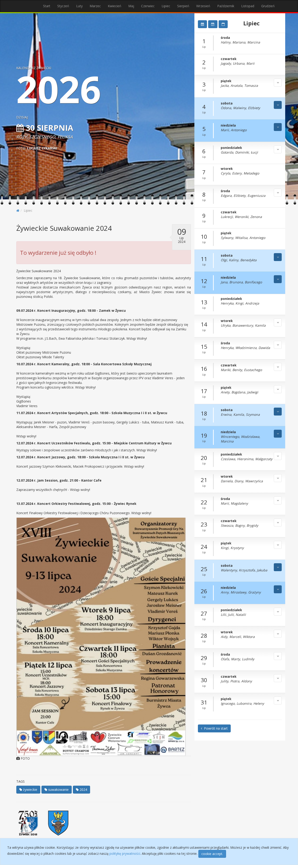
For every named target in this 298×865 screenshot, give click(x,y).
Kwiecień (114, 6)
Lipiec (166, 6)
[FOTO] (103, 637)
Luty (79, 6)
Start (46, 6)
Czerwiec (148, 6)
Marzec (95, 6)
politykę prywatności (124, 853)
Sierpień (183, 6)
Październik (225, 6)
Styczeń (63, 6)
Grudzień (268, 6)
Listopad (247, 6)
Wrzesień (203, 6)
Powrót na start (215, 728)
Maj (131, 6)
